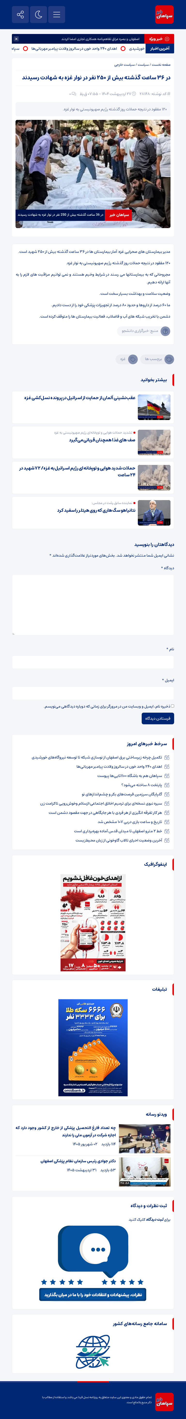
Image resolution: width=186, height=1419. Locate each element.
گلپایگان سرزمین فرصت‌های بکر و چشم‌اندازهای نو (122, 794)
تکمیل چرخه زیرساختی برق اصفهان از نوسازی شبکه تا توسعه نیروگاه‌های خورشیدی (97, 757)
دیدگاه (167, 568)
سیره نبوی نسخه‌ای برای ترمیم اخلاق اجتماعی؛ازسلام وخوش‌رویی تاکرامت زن (101, 803)
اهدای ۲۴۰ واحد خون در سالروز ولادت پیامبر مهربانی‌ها (92, 48)
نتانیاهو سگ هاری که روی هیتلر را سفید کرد (96, 510)
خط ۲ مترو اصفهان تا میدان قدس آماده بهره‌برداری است (118, 831)
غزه (123, 358)
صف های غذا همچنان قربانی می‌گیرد (102, 440)
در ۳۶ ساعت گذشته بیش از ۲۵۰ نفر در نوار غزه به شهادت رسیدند (96, 77)
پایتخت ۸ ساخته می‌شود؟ (141, 785)
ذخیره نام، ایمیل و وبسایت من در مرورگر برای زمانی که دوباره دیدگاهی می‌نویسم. (107, 706)
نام (170, 649)
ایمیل (168, 680)
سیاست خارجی (124, 65)
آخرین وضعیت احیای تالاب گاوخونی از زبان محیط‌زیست (119, 840)
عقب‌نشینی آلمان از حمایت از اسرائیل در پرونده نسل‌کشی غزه (79, 398)
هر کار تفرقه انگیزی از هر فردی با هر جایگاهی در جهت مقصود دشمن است (105, 812)
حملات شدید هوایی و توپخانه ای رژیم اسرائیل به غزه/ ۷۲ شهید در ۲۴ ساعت (77, 471)
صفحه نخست (161, 65)
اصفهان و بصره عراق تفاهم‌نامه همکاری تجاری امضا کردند (100, 39)
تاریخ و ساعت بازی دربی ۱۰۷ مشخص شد (130, 821)
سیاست (143, 65)
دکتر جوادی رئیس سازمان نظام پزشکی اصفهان (78, 1161)
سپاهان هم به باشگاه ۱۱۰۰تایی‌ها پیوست (129, 775)
